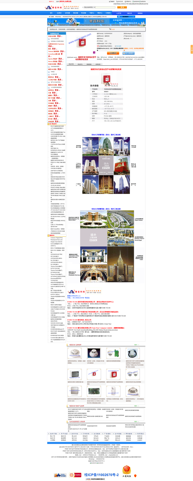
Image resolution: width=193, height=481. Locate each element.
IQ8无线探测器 (71, 29)
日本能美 (51, 103)
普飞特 (50, 119)
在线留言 (139, 440)
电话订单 (52, 438)
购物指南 (89, 64)
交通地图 (139, 438)
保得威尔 (51, 111)
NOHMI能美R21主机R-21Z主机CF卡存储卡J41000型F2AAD (58, 309)
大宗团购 (52, 440)
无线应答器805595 (92, 426)
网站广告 (106, 438)
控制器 (52, 71)
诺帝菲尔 (51, 90)
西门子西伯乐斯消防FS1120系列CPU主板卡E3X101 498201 (57, 292)
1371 (77, 16)
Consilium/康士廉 (54, 54)
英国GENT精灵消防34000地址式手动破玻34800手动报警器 (58, 179)
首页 (51, 13)
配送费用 (63, 438)
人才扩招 (118, 13)
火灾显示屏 (54, 74)
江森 (49, 93)
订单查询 (108, 13)
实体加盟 (117, 436)
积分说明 (118, 46)
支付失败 (85, 440)
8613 (81, 16)
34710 (73, 16)
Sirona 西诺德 (52, 61)
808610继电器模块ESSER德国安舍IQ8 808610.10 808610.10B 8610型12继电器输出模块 (96, 401)
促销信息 (98, 64)
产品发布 (106, 436)
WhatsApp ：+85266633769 (63, 16)
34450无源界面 (97, 16)
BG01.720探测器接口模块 (58, 248)
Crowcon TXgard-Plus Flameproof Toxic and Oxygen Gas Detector (57, 240)
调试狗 (85, 16)
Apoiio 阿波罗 (52, 59)
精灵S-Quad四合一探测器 (58, 229)
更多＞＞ (136, 344)
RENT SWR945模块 (56, 305)
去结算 (113, 29)
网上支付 (74, 436)
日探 (49, 100)
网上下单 (52, 436)
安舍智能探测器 (55, 66)
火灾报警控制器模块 (56, 87)
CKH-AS (104, 16)
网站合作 (117, 440)
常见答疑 (83, 13)
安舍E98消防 (52, 64)
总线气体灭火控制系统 (57, 170)
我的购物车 (126, 16)
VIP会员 (96, 436)
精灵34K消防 (52, 69)
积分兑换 (96, 440)
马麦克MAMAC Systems (56, 44)
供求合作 (117, 438)
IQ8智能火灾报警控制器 (57, 41)
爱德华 (50, 106)
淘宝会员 (96, 438)
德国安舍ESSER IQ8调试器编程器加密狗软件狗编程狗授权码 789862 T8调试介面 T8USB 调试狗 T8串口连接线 (58, 193)
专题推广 (106, 440)
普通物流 (63, 440)
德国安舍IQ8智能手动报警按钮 (114, 382)
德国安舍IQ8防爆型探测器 (58, 183)
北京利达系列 (52, 108)
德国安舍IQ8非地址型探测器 (133, 382)
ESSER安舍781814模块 (57, 335)
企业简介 (59, 13)
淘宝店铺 (75, 13)
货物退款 (128, 440)
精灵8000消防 (52, 85)
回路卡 (90, 16)
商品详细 (71, 64)
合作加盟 (67, 13)
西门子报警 (51, 98)
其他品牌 (51, 121)
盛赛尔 (50, 95)
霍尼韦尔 (51, 77)
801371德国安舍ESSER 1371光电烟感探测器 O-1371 (57, 128)
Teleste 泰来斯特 (53, 51)
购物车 (112, 1)
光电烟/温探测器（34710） (58, 204)
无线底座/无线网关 (111, 426)
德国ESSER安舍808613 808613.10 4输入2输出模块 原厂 (58, 162)
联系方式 (139, 436)
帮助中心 (100, 13)
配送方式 (63, 436)
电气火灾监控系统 (56, 82)
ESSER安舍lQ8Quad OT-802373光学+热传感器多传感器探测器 (58, 331)
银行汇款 (74, 438)
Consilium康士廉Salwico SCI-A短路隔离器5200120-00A (58, 339)
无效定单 (85, 438)
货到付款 (74, 440)
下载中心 (91, 13)
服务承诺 (128, 438)
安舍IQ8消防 (62, 29)
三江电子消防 (52, 80)
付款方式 (129, 13)
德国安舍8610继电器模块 (57, 214)
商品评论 (80, 64)
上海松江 (51, 116)
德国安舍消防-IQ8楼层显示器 (75, 382)
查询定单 (85, 436)
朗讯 (49, 49)
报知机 (50, 113)
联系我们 (140, 13)
